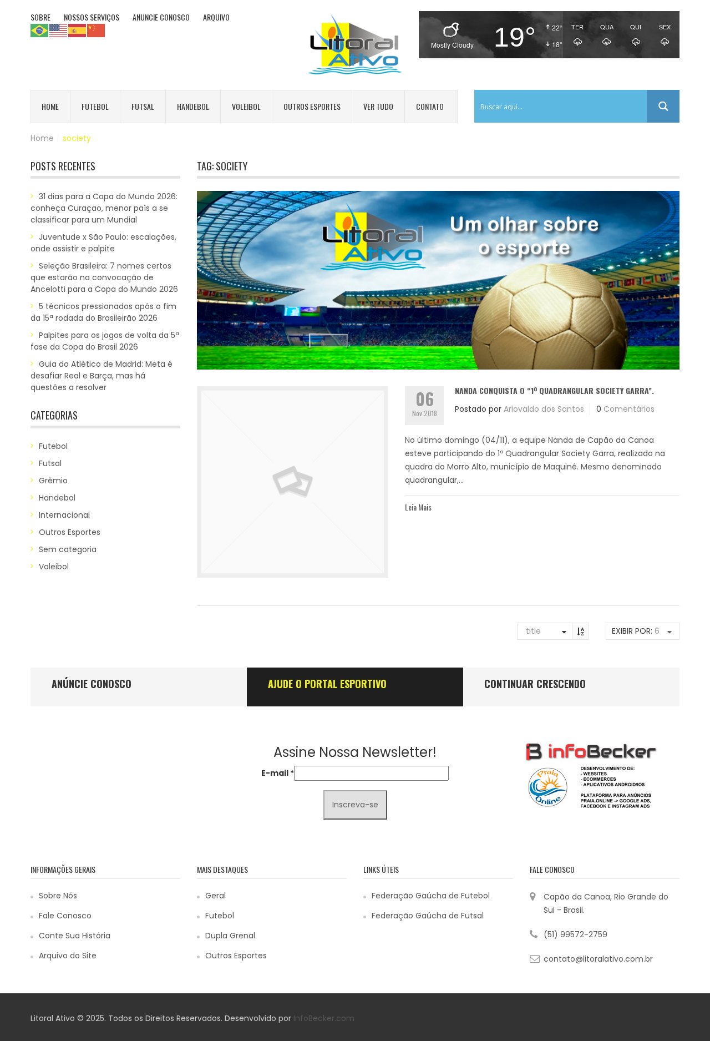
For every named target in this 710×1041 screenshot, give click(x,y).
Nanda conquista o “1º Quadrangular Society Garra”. (554, 390)
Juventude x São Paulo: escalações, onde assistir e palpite (103, 242)
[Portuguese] (40, 30)
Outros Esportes (312, 106)
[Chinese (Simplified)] (96, 30)
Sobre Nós (58, 895)
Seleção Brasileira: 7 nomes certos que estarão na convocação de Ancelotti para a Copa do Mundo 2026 (104, 277)
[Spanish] (77, 30)
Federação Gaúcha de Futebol (431, 895)
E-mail (277, 773)
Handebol (193, 106)
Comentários (629, 409)
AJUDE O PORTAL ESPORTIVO (327, 683)
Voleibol (246, 106)
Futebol (95, 106)
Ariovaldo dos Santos (544, 409)
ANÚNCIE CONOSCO (91, 683)
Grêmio (53, 480)
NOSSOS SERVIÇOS (91, 17)
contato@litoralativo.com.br (598, 958)
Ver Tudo (378, 106)
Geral (215, 895)
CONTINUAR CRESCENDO (535, 683)
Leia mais (418, 507)
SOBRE (40, 17)
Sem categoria (68, 549)
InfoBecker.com (323, 1018)
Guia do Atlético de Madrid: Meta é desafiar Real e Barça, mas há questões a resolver (102, 375)
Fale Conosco (65, 915)
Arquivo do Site (68, 955)
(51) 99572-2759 (575, 934)
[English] (58, 30)
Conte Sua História (74, 935)
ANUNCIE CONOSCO (161, 17)
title (533, 630)
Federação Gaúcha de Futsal (428, 915)
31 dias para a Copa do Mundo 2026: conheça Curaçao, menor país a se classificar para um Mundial (104, 208)
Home (50, 106)
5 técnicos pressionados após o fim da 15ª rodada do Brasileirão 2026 (103, 312)
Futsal (142, 106)
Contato (430, 106)
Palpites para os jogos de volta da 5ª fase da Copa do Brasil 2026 (105, 341)
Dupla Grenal (230, 935)
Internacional (64, 514)
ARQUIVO (216, 17)
